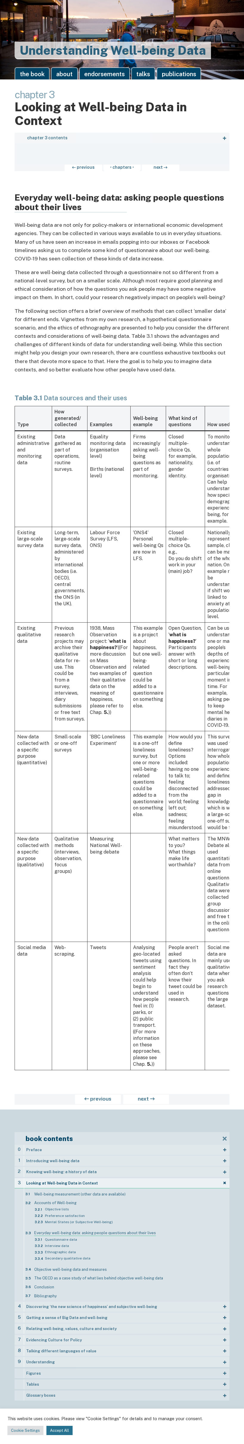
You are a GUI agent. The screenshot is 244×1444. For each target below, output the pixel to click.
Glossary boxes (40, 1395)
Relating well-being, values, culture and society (71, 1328)
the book (32, 74)
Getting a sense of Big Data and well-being (66, 1317)
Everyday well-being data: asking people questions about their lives (95, 1233)
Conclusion (44, 1287)
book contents (49, 1138)
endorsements (104, 74)
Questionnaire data (61, 1239)
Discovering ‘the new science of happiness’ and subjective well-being (91, 1306)
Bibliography (45, 1296)
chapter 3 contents (47, 137)
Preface (34, 1150)
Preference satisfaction (65, 1216)
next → (161, 167)
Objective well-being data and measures (70, 1269)
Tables (32, 1384)
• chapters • (122, 167)
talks (143, 74)
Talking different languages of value (61, 1351)
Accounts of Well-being (55, 1203)
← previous (83, 167)
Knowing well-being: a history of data (61, 1172)
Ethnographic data (60, 1252)
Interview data (57, 1246)
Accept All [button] (59, 1430)
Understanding (40, 1362)
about (64, 74)
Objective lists (57, 1209)
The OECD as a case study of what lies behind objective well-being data (98, 1278)
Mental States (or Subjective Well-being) (79, 1222)
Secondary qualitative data (67, 1258)
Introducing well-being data (52, 1161)
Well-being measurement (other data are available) (80, 1194)
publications (179, 74)
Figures (33, 1373)
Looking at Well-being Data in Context (62, 1183)
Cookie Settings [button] (25, 1430)
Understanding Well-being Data (113, 50)
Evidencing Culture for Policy (54, 1340)
